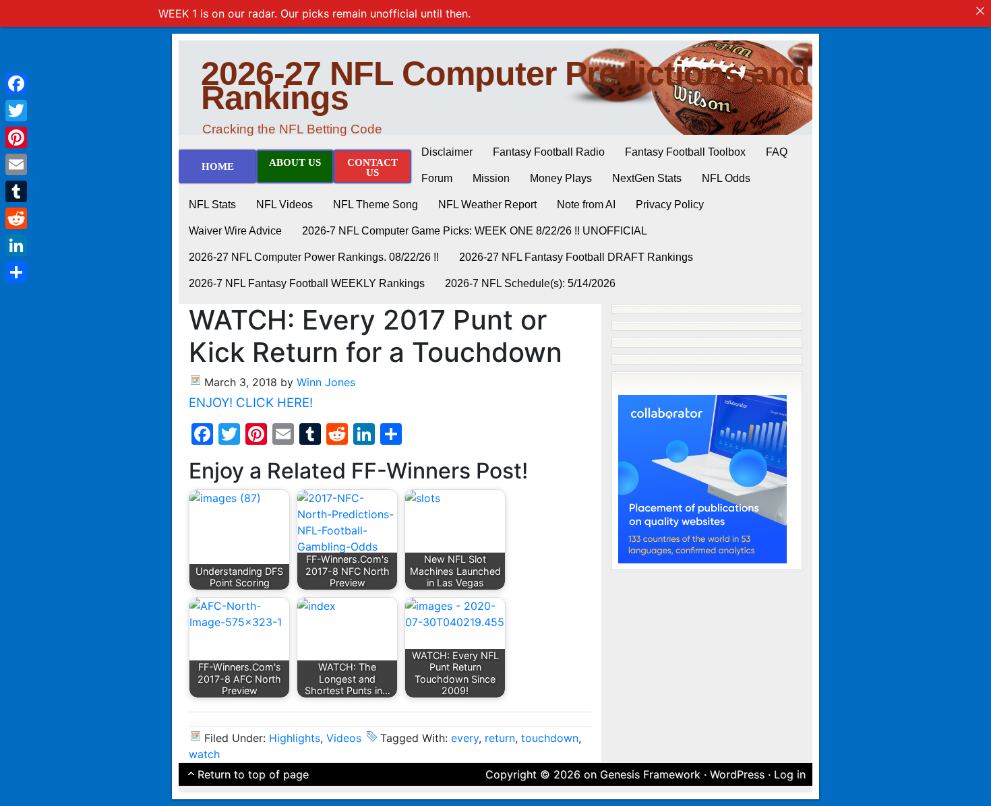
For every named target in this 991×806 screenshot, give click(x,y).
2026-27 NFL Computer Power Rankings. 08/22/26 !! (314, 257)
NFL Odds (726, 178)
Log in (790, 774)
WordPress (737, 774)
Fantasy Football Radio (549, 152)
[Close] (980, 11)
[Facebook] (16, 83)
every (465, 738)
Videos (343, 738)
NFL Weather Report (487, 204)
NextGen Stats (647, 178)
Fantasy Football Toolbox (685, 152)
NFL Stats (212, 204)
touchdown (549, 738)
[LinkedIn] (16, 245)
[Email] (16, 164)
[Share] (16, 272)
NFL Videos (284, 204)
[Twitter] (16, 110)
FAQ (776, 152)
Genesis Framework (650, 774)
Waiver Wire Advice (235, 231)
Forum (436, 178)
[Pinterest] (16, 137)
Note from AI (586, 204)
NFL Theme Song (375, 204)
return (500, 738)
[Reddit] (16, 218)
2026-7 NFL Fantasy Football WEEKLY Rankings (307, 283)
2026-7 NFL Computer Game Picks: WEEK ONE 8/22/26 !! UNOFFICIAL (474, 231)
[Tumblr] (16, 191)
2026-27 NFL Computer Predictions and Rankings (505, 86)
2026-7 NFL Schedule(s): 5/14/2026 (530, 283)
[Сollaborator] (702, 478)
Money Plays (561, 178)
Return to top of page (253, 774)
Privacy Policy (670, 204)
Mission (491, 178)
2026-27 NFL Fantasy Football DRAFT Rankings (576, 257)
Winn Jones (326, 382)
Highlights (294, 738)
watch (204, 754)
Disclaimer (447, 152)
